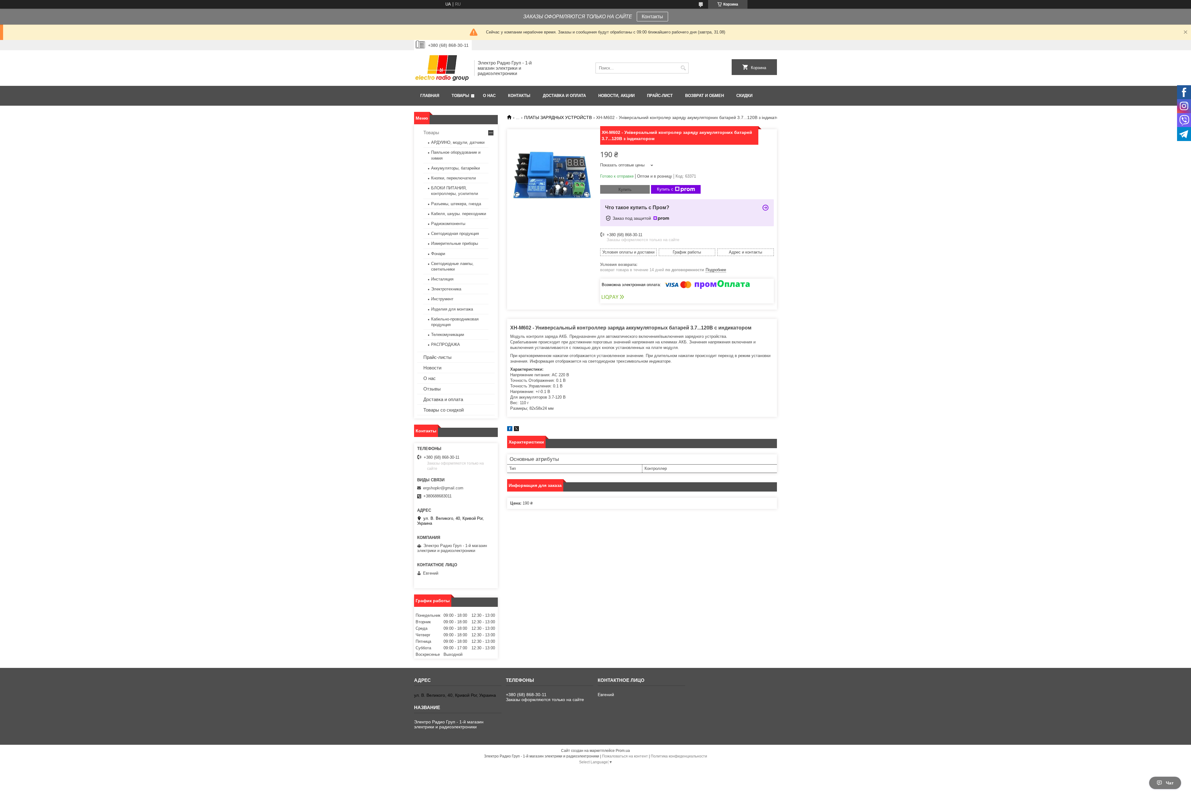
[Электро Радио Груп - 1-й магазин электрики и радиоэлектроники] (442, 68)
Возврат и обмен (704, 95)
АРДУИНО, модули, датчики (457, 142)
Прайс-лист (660, 95)
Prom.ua (623, 750)
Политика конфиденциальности (679, 756)
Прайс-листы (437, 357)
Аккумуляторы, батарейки (455, 168)
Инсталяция (442, 279)
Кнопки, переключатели (453, 178)
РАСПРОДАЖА (445, 344)
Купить (624, 189)
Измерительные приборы (454, 243)
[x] (516, 429)
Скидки (744, 95)
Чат (1170, 782)
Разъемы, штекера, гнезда (456, 203)
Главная (429, 95)
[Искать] (683, 68)
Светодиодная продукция (455, 233)
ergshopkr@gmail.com (443, 488)
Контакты (652, 16)
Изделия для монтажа (452, 309)
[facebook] (509, 429)
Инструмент (442, 299)
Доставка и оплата (564, 95)
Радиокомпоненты (448, 223)
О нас (489, 95)
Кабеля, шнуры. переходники (458, 213)
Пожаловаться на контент (625, 756)
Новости (432, 367)
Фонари (438, 253)
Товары (460, 95)
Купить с (665, 189)
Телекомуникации (447, 334)
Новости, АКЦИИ (616, 95)
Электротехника (446, 289)
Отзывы (432, 388)
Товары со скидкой (443, 410)
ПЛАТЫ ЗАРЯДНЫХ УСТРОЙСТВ (558, 117)
